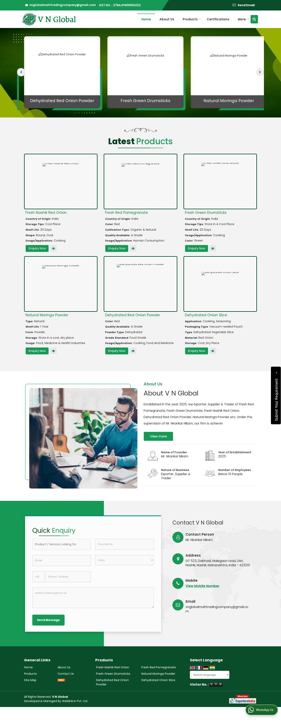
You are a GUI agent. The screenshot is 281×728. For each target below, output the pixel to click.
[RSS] (61, 680)
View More (53, 248)
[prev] (21, 72)
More (242, 19)
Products (190, 19)
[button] (202, 586)
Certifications (218, 19)
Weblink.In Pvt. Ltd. (75, 701)
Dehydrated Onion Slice (206, 315)
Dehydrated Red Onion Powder (57, 101)
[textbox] (61, 544)
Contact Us (66, 674)
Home (146, 19)
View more (158, 436)
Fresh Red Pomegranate (126, 212)
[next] (260, 72)
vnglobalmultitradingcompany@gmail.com (62, 5)
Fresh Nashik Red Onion (46, 212)
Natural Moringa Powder (224, 101)
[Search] (254, 19)
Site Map (30, 680)
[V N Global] (49, 19)
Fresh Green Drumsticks (140, 101)
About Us (166, 19)
